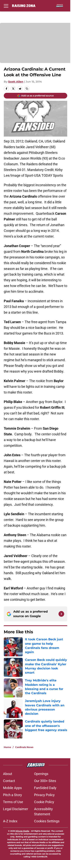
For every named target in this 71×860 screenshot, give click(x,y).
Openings (41, 774)
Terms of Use (13, 802)
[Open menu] (6, 5)
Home (7, 747)
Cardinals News (24, 747)
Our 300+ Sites (45, 781)
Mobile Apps (12, 788)
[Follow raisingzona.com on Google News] (61, 614)
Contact (9, 781)
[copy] (27, 88)
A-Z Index (10, 821)
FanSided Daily (45, 788)
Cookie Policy (44, 802)
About (7, 774)
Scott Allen (15, 81)
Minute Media (22, 831)
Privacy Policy (44, 795)
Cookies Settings (46, 821)
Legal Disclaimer (15, 809)
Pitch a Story (12, 795)
